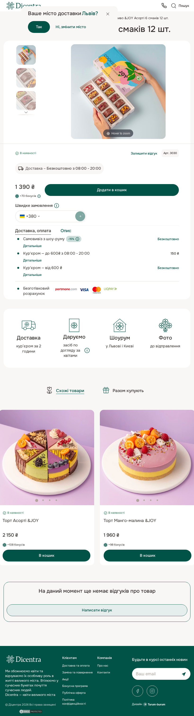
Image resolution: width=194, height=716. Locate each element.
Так (39, 26)
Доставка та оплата (76, 665)
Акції (65, 679)
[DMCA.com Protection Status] (30, 711)
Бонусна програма (75, 686)
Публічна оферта (74, 693)
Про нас (102, 665)
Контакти (103, 672)
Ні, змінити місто (71, 26)
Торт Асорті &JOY (21, 520)
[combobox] (28, 216)
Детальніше (32, 246)
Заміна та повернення (77, 672)
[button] (26, 112)
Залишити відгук (144, 153)
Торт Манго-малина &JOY (130, 520)
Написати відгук (97, 610)
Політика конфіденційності (74, 702)
